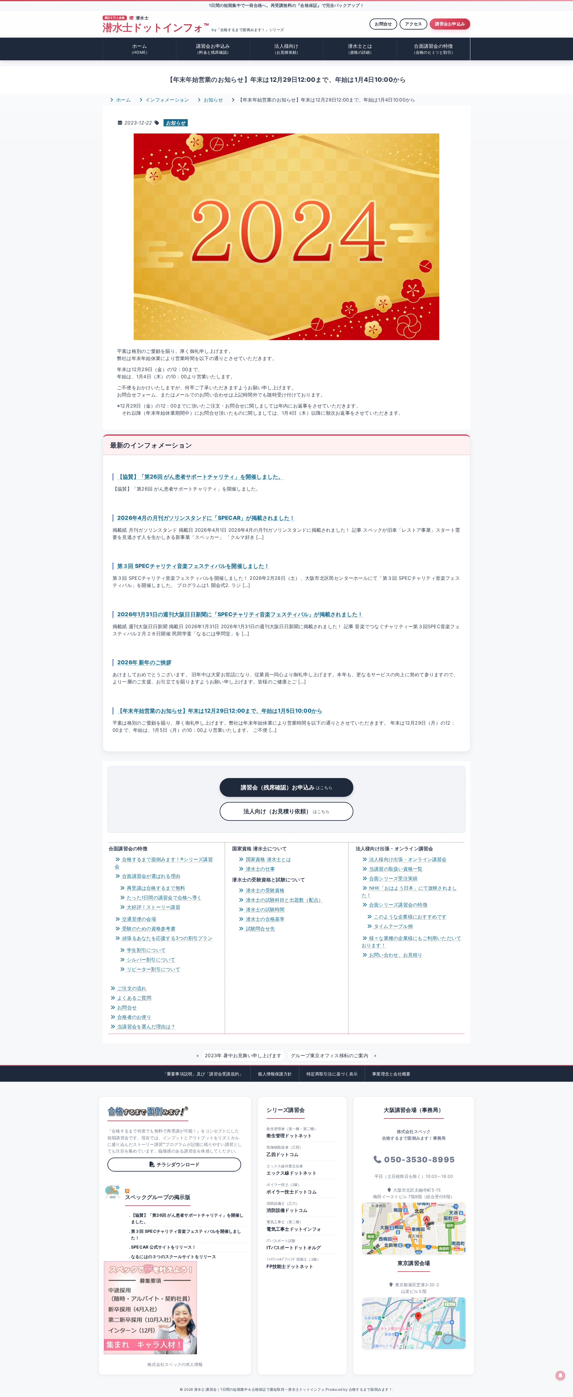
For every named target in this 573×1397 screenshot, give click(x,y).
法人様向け (287, 49)
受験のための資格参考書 (148, 929)
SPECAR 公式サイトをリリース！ (163, 1247)
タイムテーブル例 (392, 926)
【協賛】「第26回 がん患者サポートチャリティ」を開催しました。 (200, 476)
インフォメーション (166, 100)
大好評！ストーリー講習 (152, 907)
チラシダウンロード (178, 1164)
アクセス (413, 23)
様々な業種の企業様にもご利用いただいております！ (411, 941)
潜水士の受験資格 (264, 890)
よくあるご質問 (133, 998)
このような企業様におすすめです (409, 917)
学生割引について (145, 950)
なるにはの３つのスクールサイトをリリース (173, 1256)
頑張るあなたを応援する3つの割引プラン (166, 938)
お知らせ (212, 100)
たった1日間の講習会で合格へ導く (163, 897)
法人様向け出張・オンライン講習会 (407, 859)
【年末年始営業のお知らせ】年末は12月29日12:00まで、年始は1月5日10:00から (220, 710)
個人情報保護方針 (275, 1073)
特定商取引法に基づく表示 (332, 1073)
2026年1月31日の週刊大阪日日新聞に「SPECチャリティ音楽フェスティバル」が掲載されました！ (240, 614)
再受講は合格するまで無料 (155, 888)
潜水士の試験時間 (264, 909)
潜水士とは (360, 49)
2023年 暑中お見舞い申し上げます (243, 1055)
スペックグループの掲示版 (157, 1197)
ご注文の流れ (131, 988)
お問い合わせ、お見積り (395, 955)
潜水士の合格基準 (264, 919)
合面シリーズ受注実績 (393, 878)
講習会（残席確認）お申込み (286, 787)
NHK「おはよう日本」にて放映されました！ (409, 891)
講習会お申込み (450, 23)
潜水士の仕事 (259, 869)
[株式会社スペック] (113, 1192)
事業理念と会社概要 (391, 1073)
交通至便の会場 (138, 919)
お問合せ (383, 23)
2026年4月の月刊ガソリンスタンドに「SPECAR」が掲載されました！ (206, 517)
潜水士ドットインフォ (156, 27)
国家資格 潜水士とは (267, 859)
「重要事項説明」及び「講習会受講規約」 (203, 1073)
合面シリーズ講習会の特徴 (397, 905)
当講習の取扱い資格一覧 (395, 869)
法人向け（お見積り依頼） (286, 811)
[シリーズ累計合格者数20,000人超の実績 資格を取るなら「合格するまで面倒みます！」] (147, 1111)
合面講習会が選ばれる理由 (150, 876)
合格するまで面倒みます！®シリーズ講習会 (164, 862)
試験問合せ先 (259, 929)
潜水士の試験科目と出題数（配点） (283, 900)
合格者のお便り (133, 1017)
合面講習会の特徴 (433, 49)
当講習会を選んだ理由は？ (145, 1026)
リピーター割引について (152, 969)
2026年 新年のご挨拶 (144, 662)
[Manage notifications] (560, 1375)
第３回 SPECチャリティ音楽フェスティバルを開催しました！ (193, 566)
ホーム (140, 49)
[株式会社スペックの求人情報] (175, 1307)
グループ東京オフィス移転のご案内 (329, 1055)
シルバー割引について (150, 960)
